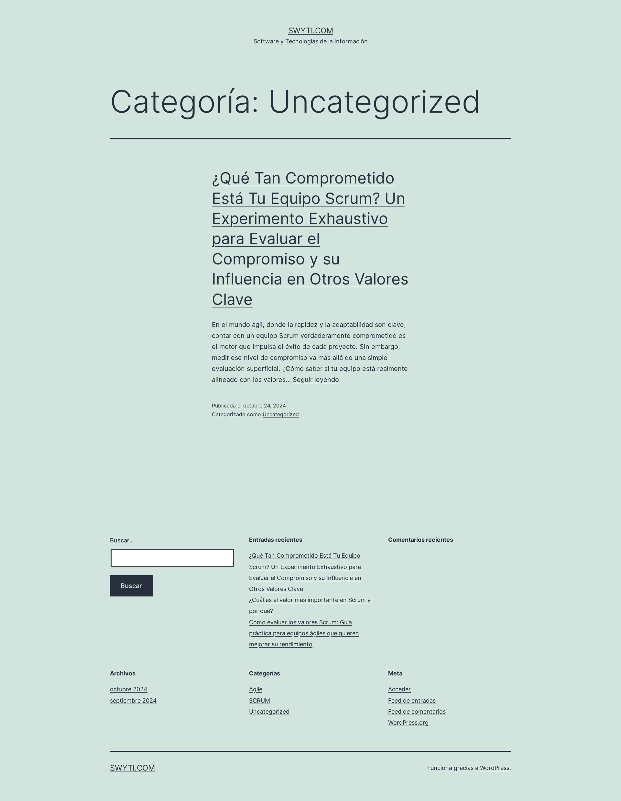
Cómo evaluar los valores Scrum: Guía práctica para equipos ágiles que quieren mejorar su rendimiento (304, 633)
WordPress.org (408, 722)
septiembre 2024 (133, 700)
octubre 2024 (128, 689)
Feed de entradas (412, 700)
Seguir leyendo (316, 380)
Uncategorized (281, 414)
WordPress (494, 767)
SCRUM (259, 700)
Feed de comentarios (417, 711)
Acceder (399, 689)
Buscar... (122, 540)
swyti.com (310, 30)
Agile (255, 689)
